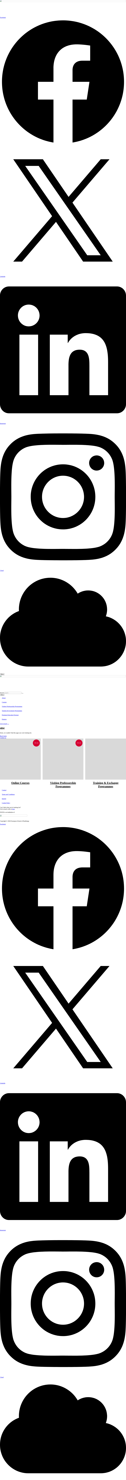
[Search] (22, 693)
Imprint (4, 798)
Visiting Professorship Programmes (12, 706)
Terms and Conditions (8, 794)
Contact (4, 790)
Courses (4, 702)
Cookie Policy (6, 803)
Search (2, 693)
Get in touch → (4, 724)
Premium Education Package (10, 715)
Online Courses (20, 782)
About (4, 698)
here (13, 809)
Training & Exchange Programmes (12, 711)
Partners (4, 719)
